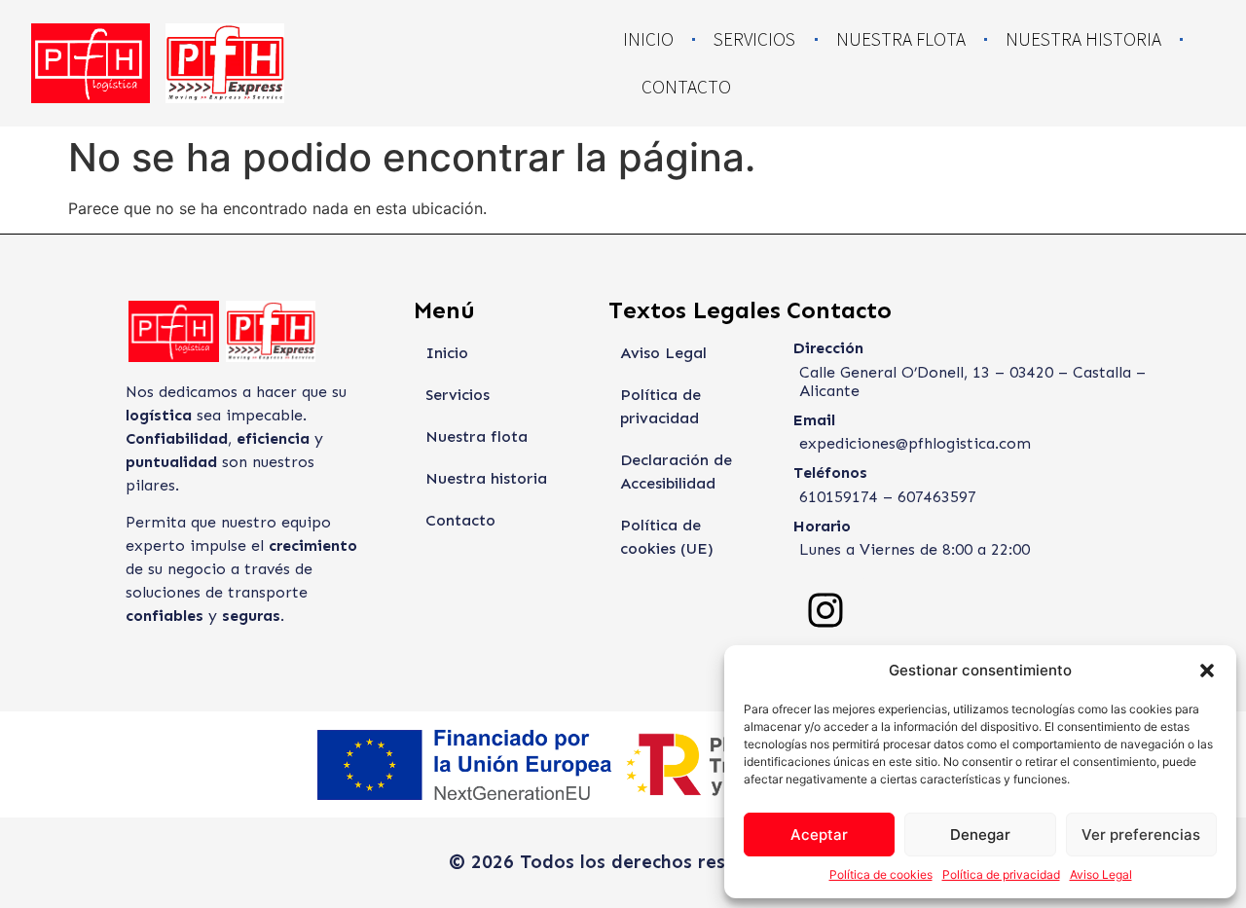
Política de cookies (881, 874)
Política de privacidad (1001, 874)
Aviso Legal (1101, 874)
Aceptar (819, 834)
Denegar (980, 834)
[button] (1207, 670)
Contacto (686, 86)
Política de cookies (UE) (667, 537)
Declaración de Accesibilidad (676, 471)
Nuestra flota (901, 39)
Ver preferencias (1140, 834)
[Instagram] (825, 610)
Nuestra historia (1083, 39)
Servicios (754, 39)
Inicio (648, 39)
